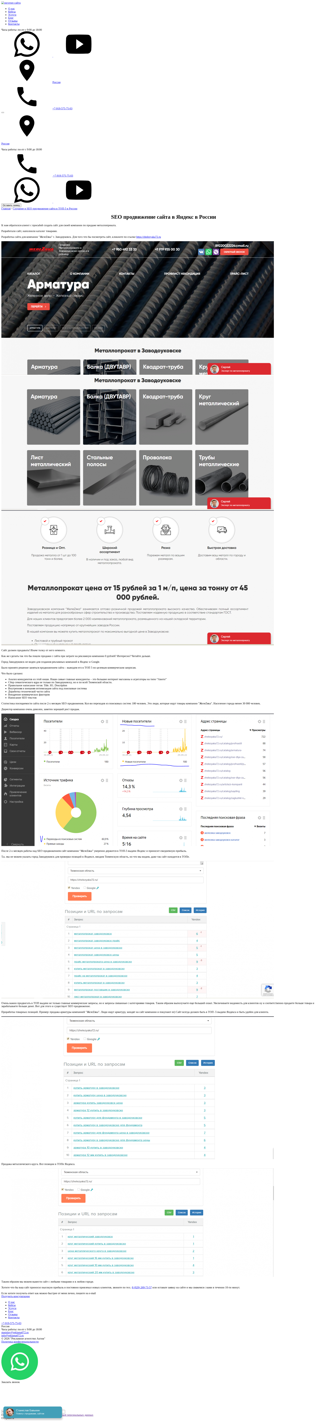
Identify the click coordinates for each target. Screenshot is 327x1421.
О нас (11, 8)
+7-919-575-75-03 (62, 108)
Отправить (7, 1418)
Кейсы (12, 11)
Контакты (14, 24)
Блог (11, 17)
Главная (6, 208)
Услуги (12, 14)
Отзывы (13, 20)
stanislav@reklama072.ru (15, 1332)
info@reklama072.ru (12, 1335)
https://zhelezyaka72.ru (148, 236)
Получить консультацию (15, 1296)
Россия (56, 82)
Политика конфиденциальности (20, 1341)
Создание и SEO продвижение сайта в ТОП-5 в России (45, 208)
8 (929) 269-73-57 (142, 1287)
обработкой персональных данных (73, 1414)
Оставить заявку (11, 205)
